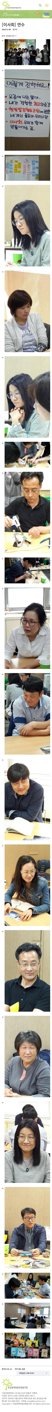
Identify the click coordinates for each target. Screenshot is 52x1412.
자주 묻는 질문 (20, 1369)
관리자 (15, 29)
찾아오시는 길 (7, 1369)
